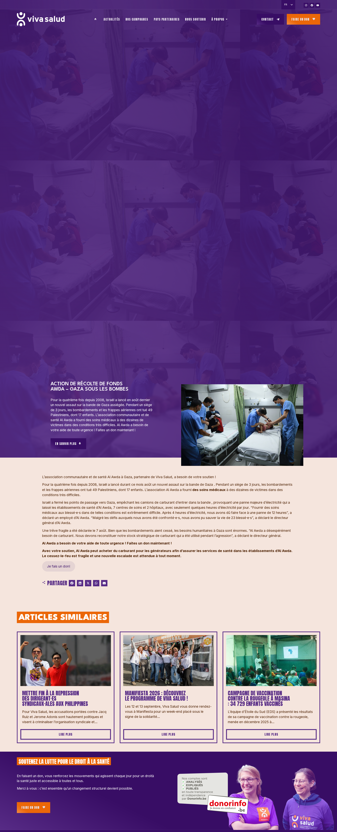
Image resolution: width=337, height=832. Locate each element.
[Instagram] (306, 5)
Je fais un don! (58, 566)
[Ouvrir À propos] (226, 19)
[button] (72, 583)
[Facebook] (311, 5)
